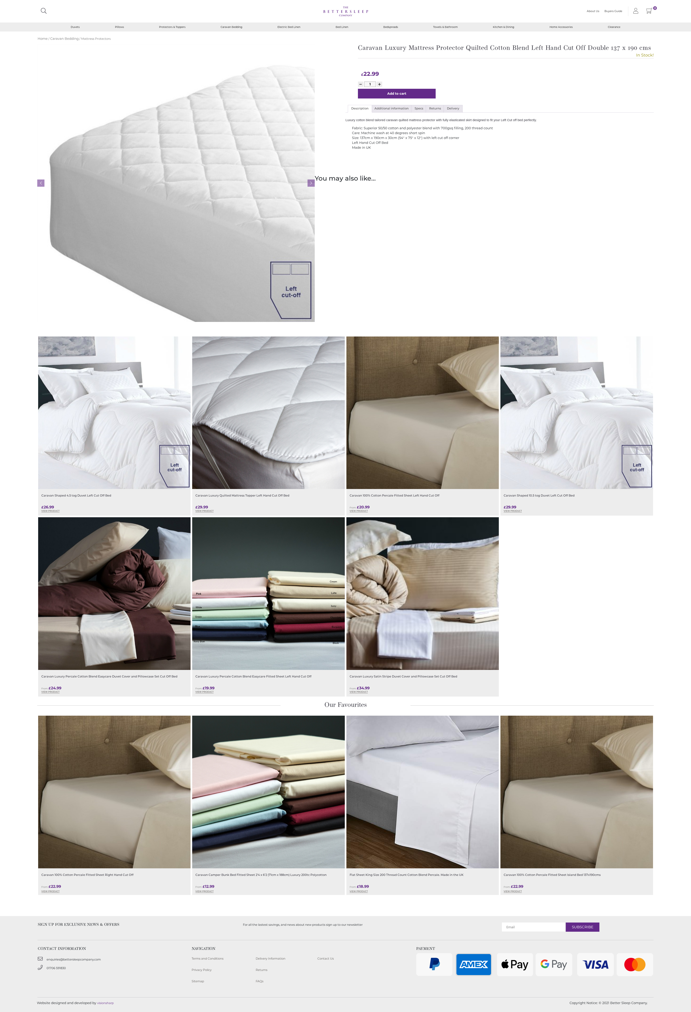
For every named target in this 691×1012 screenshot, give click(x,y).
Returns (435, 108)
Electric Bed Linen (288, 27)
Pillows (119, 27)
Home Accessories (561, 27)
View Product (50, 511)
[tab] (360, 109)
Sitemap (198, 981)
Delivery (453, 108)
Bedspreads (390, 27)
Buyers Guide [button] (613, 11)
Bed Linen (342, 27)
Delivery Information (270, 958)
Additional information (391, 108)
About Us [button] (593, 11)
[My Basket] (649, 12)
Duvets (75, 27)
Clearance (614, 27)
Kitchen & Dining (503, 27)
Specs (419, 108)
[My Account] (635, 11)
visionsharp (105, 1003)
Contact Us (325, 958)
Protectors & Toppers (172, 27)
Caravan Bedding (231, 27)
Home (43, 39)
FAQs (259, 981)
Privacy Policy (202, 970)
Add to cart (396, 94)
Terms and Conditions (207, 958)
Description (360, 108)
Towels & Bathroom (445, 27)
